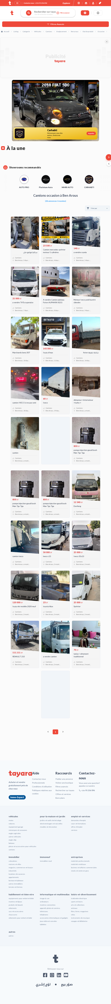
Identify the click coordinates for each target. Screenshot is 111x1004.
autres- (11, 936)
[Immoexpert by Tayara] (86, 3)
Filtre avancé (64, 13)
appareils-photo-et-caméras (50, 908)
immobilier (14, 857)
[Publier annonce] (85, 12)
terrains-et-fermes (15, 887)
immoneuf (45, 857)
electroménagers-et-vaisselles (51, 824)
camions (12, 850)
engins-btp (12, 840)
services (74, 830)
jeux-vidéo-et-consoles (48, 921)
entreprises (77, 857)
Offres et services (63, 794)
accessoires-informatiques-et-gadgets (54, 918)
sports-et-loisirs (77, 902)
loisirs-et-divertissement (83, 894)
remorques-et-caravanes (18, 830)
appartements (14, 877)
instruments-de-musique (80, 918)
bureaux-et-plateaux (16, 881)
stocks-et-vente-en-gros (80, 871)
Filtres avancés (62, 786)
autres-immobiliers (16, 884)
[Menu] (17, 3)
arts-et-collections (77, 905)
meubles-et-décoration (48, 827)
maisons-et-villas (15, 864)
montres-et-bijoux (15, 902)
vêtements (13, 908)
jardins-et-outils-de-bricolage (50, 820)
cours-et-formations (78, 824)
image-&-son (44, 898)
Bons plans (60, 798)
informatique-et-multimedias (55, 894)
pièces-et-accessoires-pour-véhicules (22, 846)
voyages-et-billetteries (79, 921)
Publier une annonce (64, 779)
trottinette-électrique (79, 898)
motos (11, 820)
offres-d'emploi (76, 827)
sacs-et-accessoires (16, 911)
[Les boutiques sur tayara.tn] (78, 3)
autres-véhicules (15, 837)
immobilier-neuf (46, 861)
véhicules (13, 816)
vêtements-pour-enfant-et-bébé (20, 918)
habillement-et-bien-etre (21, 894)
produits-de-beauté (16, 905)
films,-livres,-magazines (79, 911)
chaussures (13, 915)
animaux (74, 908)
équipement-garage (16, 827)
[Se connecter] (98, 13)
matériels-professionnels (80, 861)
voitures (12, 824)
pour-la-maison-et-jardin (52, 816)
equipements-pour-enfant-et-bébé (21, 898)
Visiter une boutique (64, 783)
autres (12, 931)
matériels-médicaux (78, 864)
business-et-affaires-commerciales (84, 868)
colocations (13, 861)
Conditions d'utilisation (42, 786)
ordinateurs (44, 902)
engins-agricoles (15, 833)
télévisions (44, 911)
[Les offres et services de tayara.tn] (100, 3)
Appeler (91, 133)
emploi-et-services (80, 816)
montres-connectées (48, 905)
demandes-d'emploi (78, 820)
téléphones (44, 915)
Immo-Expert (17, 797)
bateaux (11, 843)
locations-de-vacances (17, 874)
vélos (73, 915)
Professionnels (38, 783)
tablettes (43, 924)
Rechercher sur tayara (65, 790)
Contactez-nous (39, 779)
